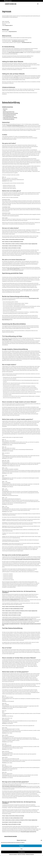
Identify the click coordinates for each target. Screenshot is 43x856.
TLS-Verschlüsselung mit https (8, 116)
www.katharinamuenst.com (26, 42)
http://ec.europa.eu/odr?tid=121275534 (16, 52)
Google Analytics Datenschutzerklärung (10, 117)
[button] (41, 840)
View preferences (21, 851)
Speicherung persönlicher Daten (8, 111)
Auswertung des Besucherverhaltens (9, 114)
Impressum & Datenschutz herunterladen (10, 836)
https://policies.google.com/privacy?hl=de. (28, 831)
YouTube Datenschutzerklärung (8, 119)
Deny (21, 848)
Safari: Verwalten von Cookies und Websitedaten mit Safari (12, 241)
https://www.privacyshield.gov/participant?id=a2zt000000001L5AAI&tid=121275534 (17, 619)
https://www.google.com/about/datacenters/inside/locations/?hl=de (27, 559)
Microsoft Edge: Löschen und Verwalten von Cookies (11, 247)
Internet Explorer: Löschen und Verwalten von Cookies (11, 245)
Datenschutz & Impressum (13, 854)
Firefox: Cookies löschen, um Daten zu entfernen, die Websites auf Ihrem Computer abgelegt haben (19, 243)
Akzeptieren (21, 845)
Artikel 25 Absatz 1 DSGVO (7, 339)
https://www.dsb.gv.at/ (6, 319)
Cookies (4, 110)
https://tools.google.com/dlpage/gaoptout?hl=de (11, 599)
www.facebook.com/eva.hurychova (18, 41)
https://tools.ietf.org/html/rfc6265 (13, 268)
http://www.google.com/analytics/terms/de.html (10, 623)
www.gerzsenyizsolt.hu (13, 31)
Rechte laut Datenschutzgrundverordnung (10, 113)
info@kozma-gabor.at (9, 25)
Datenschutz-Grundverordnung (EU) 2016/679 (15, 125)
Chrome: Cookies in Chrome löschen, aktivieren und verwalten (13, 239)
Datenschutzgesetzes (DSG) (34, 298)
